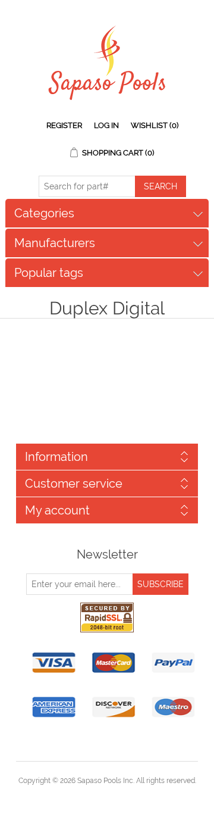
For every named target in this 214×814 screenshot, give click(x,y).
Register (64, 125)
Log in (106, 125)
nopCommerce (127, 795)
